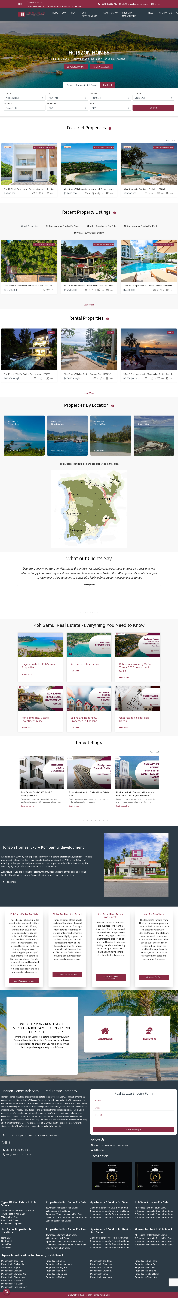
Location (7, 93)
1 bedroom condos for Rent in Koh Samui (109, 1238)
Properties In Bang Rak (12, 1261)
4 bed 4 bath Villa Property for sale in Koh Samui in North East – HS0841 (96, 189)
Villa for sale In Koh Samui (58, 1211)
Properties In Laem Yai (56, 1274)
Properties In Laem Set (100, 1271)
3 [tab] (80, 820)
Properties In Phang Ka (145, 1271)
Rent (73, 12)
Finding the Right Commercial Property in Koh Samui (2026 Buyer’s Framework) (135, 794)
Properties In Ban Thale (146, 1261)
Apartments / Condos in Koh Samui (17, 1211)
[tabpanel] (41, 783)
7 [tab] (95, 820)
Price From (51, 103)
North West (6, 1241)
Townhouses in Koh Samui (13, 1214)
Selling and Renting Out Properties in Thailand (84, 719)
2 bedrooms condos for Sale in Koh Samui (109, 1211)
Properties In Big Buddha (12, 1264)
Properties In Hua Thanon (102, 1267)
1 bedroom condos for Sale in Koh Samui (109, 1208)
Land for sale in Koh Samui (58, 1221)
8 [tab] (99, 820)
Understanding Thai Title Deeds (134, 719)
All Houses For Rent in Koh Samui (151, 1235)
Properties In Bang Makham (59, 1264)
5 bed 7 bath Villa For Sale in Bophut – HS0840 (144, 189)
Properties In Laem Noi (56, 1271)
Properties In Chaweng (12, 1271)
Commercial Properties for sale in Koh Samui (66, 1217)
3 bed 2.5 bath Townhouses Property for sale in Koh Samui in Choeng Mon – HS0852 (41, 189)
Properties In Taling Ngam (147, 1274)
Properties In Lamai (99, 1274)
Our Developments (89, 14)
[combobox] (24, 98)
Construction (110, 12)
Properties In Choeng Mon (13, 1277)
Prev (167, 140)
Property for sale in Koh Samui (44, 148)
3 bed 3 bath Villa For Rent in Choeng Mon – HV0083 (27, 374)
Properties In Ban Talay (101, 1261)
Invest (151, 12)
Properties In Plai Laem (12, 1284)
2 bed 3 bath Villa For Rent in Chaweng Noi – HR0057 (87, 374)
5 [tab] (87, 820)
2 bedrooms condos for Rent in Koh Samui (109, 1241)
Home (55, 12)
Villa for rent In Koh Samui (58, 1238)
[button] (17, 586)
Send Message (133, 1129)
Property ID (9, 103)
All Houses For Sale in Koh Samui (151, 1208)
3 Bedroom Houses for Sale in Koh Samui (154, 1214)
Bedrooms (137, 93)
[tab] (29, 225)
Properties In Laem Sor (145, 1264)
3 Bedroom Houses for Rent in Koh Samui (154, 1241)
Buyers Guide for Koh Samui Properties (38, 665)
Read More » (27, 674)
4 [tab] (83, 820)
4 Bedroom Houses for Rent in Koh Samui (154, 1245)
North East (6, 1238)
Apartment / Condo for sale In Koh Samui (65, 1214)
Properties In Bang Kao (101, 1264)
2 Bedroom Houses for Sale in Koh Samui (154, 1211)
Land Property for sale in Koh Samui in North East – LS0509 (30, 285)
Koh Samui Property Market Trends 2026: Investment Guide (135, 667)
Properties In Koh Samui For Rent (66, 1229)
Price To (93, 103)
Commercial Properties (12, 1224)
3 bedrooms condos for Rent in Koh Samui (109, 1244)
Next (173, 140)
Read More (11, 882)
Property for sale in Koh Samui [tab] (82, 85)
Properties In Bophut (10, 1267)
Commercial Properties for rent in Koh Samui (66, 1245)
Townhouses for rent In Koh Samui (62, 1235)
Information (165, 12)
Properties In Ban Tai (55, 1261)
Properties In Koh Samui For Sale (66, 1202)
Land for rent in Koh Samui (58, 1248)
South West (6, 1247)
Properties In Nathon (55, 1277)
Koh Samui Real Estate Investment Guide (35, 719)
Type (48, 93)
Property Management (129, 14)
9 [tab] (103, 820)
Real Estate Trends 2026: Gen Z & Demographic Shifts (36, 794)
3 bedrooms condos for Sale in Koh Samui (109, 1214)
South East (6, 1244)
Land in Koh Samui (10, 1220)
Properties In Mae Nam (12, 1280)
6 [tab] (91, 820)
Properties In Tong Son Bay (14, 1287)
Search (153, 107)
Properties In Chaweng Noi (13, 1274)
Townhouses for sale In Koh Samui (62, 1208)
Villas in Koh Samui (10, 1217)
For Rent (51, 333)
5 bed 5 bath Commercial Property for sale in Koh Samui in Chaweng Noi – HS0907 (100, 285)
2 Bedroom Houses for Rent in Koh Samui (154, 1238)
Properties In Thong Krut (146, 1277)
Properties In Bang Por (56, 1267)
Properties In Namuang (101, 1277)
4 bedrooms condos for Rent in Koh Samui (109, 1247)
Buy (64, 12)
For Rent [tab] (107, 85)
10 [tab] (107, 820)
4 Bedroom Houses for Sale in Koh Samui (154, 1217)
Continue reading (27, 806)
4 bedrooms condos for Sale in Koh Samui (109, 1217)
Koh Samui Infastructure (84, 664)
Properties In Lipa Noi (145, 1267)
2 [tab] (76, 820)
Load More (89, 304)
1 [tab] (72, 820)
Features (93, 93)
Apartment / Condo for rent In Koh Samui (64, 1241)
